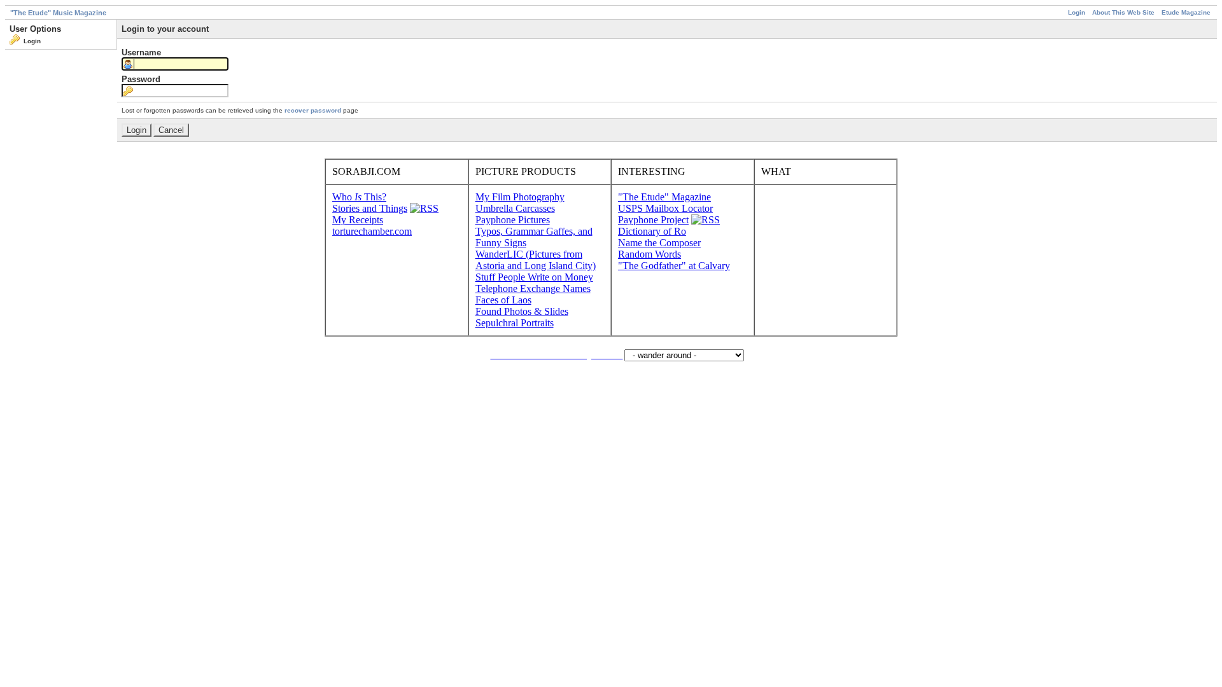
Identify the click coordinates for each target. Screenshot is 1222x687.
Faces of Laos (503, 300)
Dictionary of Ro (652, 231)
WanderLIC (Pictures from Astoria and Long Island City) (535, 260)
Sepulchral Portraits (514, 322)
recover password (312, 110)
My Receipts (357, 219)
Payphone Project (653, 219)
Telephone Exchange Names (533, 288)
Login (1076, 12)
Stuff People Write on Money (534, 277)
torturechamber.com (372, 231)
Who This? (359, 196)
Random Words (649, 254)
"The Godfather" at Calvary (674, 265)
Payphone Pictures (512, 219)
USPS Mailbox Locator (665, 208)
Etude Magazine (1186, 12)
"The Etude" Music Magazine (58, 13)
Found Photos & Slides (521, 311)
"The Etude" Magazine (664, 196)
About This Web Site (1123, 12)
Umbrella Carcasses (515, 208)
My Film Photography (520, 196)
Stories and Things (369, 208)
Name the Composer (659, 242)
